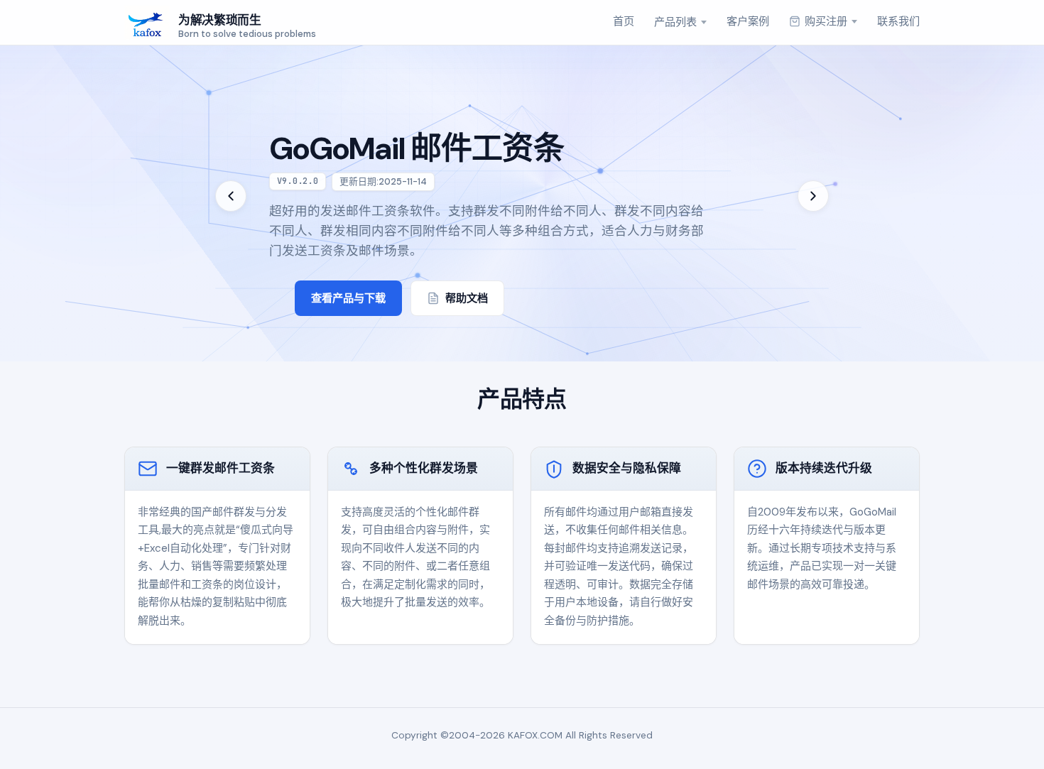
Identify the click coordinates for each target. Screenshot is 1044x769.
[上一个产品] (230, 196)
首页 (623, 21)
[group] (522, 196)
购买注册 (826, 21)
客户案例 (748, 21)
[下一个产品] (813, 196)
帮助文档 (466, 298)
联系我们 (898, 21)
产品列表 (675, 22)
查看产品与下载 (348, 298)
